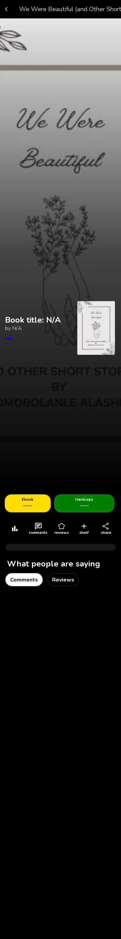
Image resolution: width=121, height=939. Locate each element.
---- (27, 503)
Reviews (63, 580)
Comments (24, 580)
